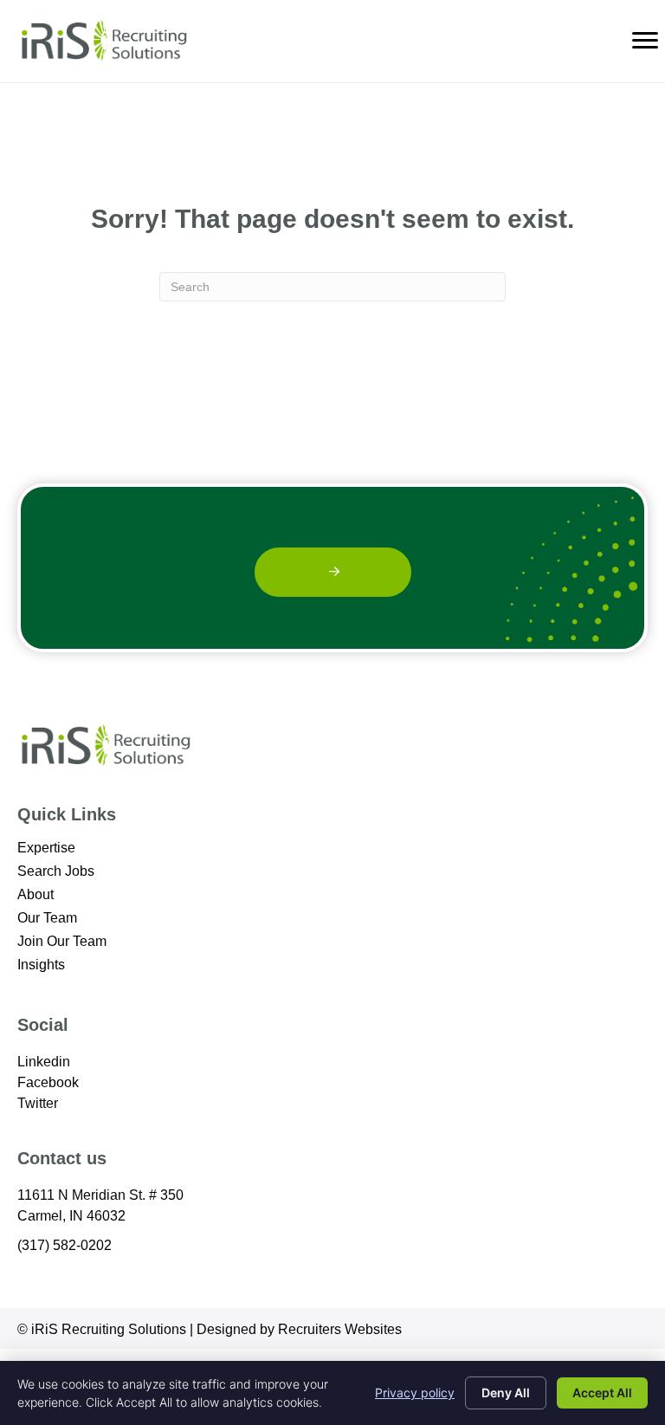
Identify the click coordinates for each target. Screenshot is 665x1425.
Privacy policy (415, 1392)
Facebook (48, 1082)
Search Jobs (55, 871)
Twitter (37, 1103)
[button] (333, 572)
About (35, 895)
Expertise (46, 848)
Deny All (505, 1392)
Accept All (602, 1392)
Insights (41, 965)
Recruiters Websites (340, 1329)
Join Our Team (62, 942)
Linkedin (43, 1061)
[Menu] (645, 40)
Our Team (47, 918)
